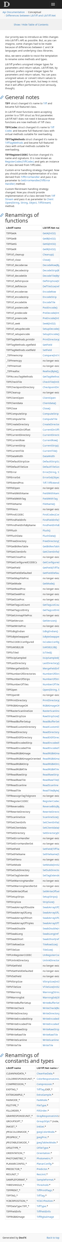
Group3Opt (43, 1121)
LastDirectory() (51, 663)
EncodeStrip (50, 297)
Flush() (46, 530)
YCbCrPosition (45, 1200)
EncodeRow (49, 291)
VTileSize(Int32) (51, 986)
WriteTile (48, 1045)
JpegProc (42, 1137)
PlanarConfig (44, 1163)
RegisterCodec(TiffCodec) (19, 161)
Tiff (45, 103)
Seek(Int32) (49, 323)
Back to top (53, 1237)
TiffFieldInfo (44, 1211)
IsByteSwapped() (52, 636)
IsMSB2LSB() (50, 647)
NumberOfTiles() (52, 684)
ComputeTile (50, 419)
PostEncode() (50, 307)
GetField (47, 344)
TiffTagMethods (14, 142)
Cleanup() (48, 254)
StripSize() (48, 902)
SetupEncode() (51, 334)
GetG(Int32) (49, 243)
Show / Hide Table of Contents (31, 24)
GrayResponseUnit (47, 1116)
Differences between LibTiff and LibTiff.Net (31, 15)
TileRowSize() (50, 944)
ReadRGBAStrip (51, 764)
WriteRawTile (50, 1034)
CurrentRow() (50, 440)
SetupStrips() (50, 896)
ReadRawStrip (51, 774)
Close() (46, 259)
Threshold (42, 1185)
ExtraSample (44, 1094)
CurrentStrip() (51, 445)
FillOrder (42, 1110)
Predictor (42, 1169)
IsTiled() (47, 652)
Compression (44, 1084)
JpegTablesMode (46, 1142)
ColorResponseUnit (48, 1078)
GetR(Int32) (49, 249)
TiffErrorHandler (30, 177)
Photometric (44, 1158)
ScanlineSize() (51, 817)
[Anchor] (3, 97)
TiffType (41, 1206)
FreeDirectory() (51, 541)
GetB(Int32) (49, 238)
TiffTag (41, 1089)
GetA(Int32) (49, 233)
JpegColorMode (45, 1131)
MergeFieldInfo (51, 668)
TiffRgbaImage (45, 1216)
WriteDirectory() (52, 1013)
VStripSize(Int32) (52, 981)
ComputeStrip (51, 413)
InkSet (40, 1126)
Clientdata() (49, 403)
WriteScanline (51, 1040)
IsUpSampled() (51, 657)
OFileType (42, 1147)
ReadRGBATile (51, 769)
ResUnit (41, 1174)
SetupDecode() (51, 328)
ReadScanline (50, 785)
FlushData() (49, 535)
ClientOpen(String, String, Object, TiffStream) (29, 201)
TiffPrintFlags (44, 1190)
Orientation (43, 1153)
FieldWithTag (50, 498)
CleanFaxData (44, 1073)
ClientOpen (49, 397)
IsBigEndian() (50, 631)
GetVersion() (50, 620)
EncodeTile (49, 302)
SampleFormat (45, 1179)
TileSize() (48, 949)
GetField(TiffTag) (52, 567)
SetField (47, 350)
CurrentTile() (50, 450)
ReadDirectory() (51, 732)
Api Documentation (14, 12)
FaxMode (42, 1100)
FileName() (49, 504)
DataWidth (49, 456)
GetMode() (49, 583)
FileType (41, 1105)
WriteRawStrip (51, 1029)
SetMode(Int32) (51, 864)
